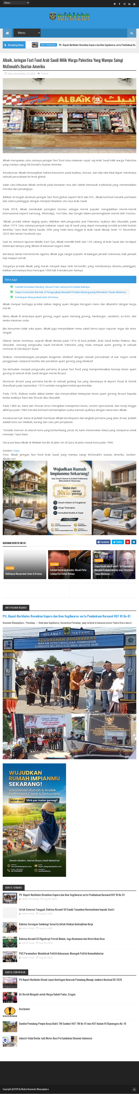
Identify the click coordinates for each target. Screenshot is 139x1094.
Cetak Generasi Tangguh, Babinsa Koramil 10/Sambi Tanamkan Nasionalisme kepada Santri (66, 909)
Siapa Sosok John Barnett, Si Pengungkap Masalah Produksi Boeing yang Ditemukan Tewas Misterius (70, 292)
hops (17, 450)
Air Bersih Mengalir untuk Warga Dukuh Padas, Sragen (47, 994)
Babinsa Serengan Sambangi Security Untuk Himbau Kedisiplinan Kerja (56, 924)
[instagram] (125, 4)
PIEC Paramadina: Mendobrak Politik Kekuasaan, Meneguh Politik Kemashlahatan (61, 953)
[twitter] (115, 4)
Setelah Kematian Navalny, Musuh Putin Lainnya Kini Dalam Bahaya (52, 286)
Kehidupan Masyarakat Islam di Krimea (36, 297)
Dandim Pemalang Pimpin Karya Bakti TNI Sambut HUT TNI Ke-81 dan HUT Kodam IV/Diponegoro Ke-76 (72, 1023)
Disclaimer (24, 1009)
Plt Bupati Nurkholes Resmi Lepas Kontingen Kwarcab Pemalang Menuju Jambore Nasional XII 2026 (70, 980)
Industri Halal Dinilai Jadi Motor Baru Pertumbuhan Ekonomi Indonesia (55, 1038)
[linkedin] (129, 4)
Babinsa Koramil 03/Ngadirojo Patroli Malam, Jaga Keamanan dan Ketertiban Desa (62, 939)
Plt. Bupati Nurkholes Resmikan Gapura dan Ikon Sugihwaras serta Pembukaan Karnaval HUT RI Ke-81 (84, 45)
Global (44, 73)
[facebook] (120, 4)
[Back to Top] (134, 1089)
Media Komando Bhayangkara (35, 1089)
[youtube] (134, 4)
